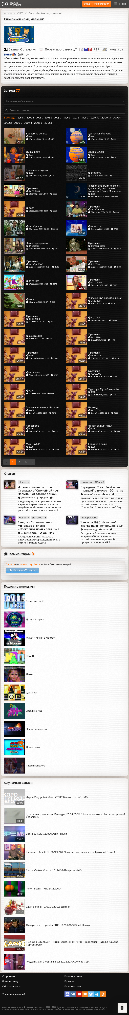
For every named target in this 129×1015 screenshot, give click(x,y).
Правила (69, 981)
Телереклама (89, 517)
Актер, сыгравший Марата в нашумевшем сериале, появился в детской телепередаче (39, 539)
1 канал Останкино (22, 49)
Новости (24, 482)
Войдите (10, 564)
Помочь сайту (10, 981)
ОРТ (20, 13)
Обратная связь (11, 986)
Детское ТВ (39, 517)
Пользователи (72, 986)
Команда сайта (73, 976)
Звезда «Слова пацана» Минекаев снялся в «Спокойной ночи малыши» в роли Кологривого (38, 526)
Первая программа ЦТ (61, 49)
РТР (96, 49)
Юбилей (99, 482)
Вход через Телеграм (24, 570)
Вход (87, 4)
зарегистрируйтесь (30, 564)
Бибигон (23, 54)
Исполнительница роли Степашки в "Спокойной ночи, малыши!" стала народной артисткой (39, 490)
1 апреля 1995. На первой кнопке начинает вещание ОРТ (102, 524)
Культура (116, 49)
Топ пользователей (13, 994)
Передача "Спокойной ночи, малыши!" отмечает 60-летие (101, 488)
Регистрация (101, 4)
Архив (8, 13)
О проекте (8, 976)
